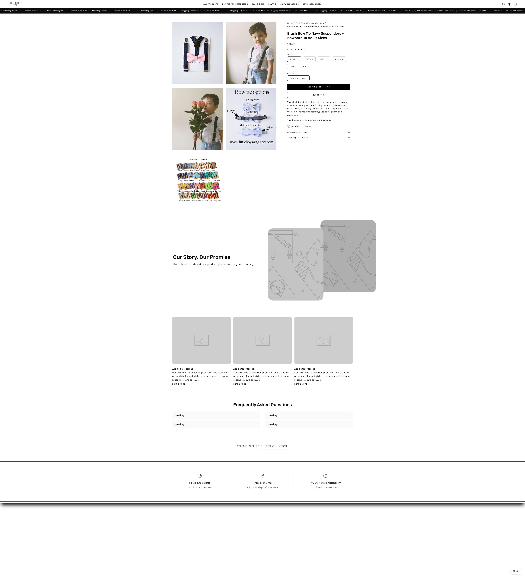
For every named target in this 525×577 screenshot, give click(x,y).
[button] (235, 4)
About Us (280, 518)
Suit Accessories (256, 536)
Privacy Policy (282, 546)
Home (290, 23)
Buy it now (319, 95)
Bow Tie (251, 531)
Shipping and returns (297, 137)
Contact (279, 523)
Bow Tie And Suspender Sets (310, 23)
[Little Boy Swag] (15, 4)
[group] (262, 351)
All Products (253, 514)
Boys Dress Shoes (257, 541)
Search (278, 514)
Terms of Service (284, 550)
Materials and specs (297, 132)
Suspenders (253, 527)
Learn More (178, 384)
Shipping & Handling (286, 541)
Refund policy (282, 555)
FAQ (277, 528)
